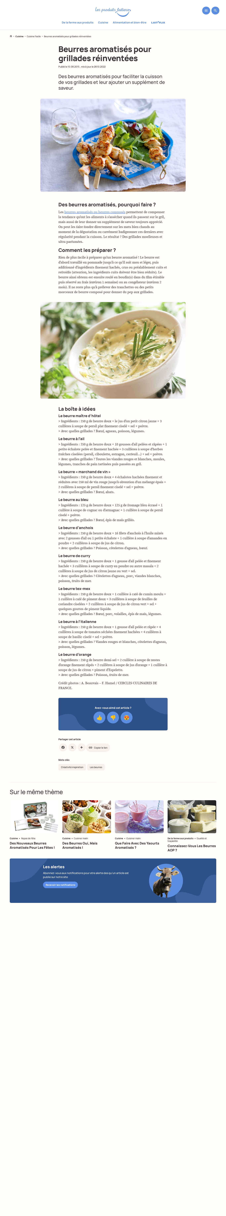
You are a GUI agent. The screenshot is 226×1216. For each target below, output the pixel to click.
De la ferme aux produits (77, 22)
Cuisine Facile (34, 36)
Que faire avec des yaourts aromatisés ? (137, 845)
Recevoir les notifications (60, 884)
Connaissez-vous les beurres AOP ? (192, 848)
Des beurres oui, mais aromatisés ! (79, 845)
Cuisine (103, 22)
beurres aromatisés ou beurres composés (94, 212)
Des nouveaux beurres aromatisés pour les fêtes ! (32, 845)
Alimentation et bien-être (129, 22)
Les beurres (96, 767)
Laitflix (158, 22)
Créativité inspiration (72, 767)
